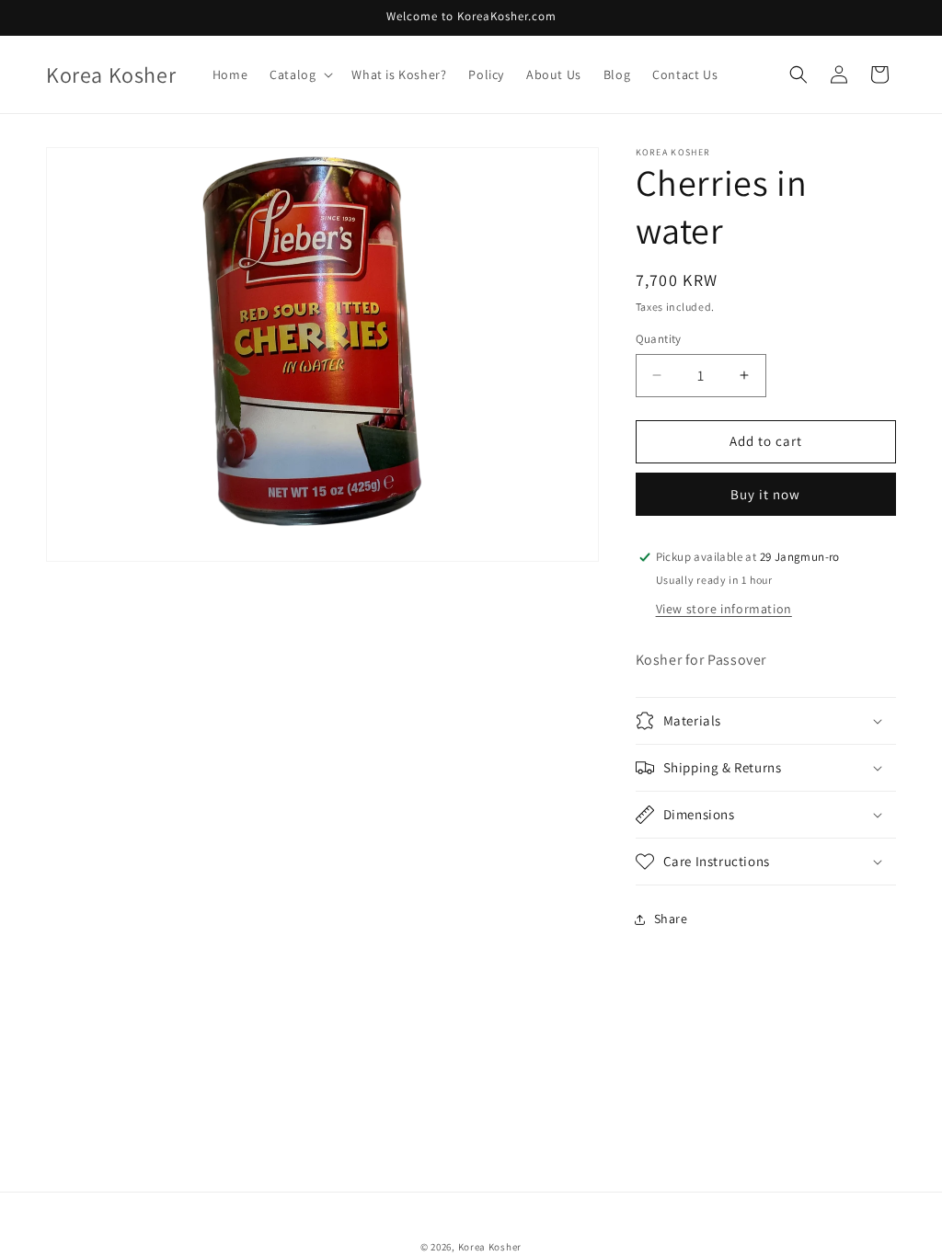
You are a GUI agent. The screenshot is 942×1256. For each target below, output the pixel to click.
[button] (299, 74)
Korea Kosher (490, 1246)
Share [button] (671, 918)
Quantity (659, 339)
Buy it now (765, 494)
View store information (724, 608)
